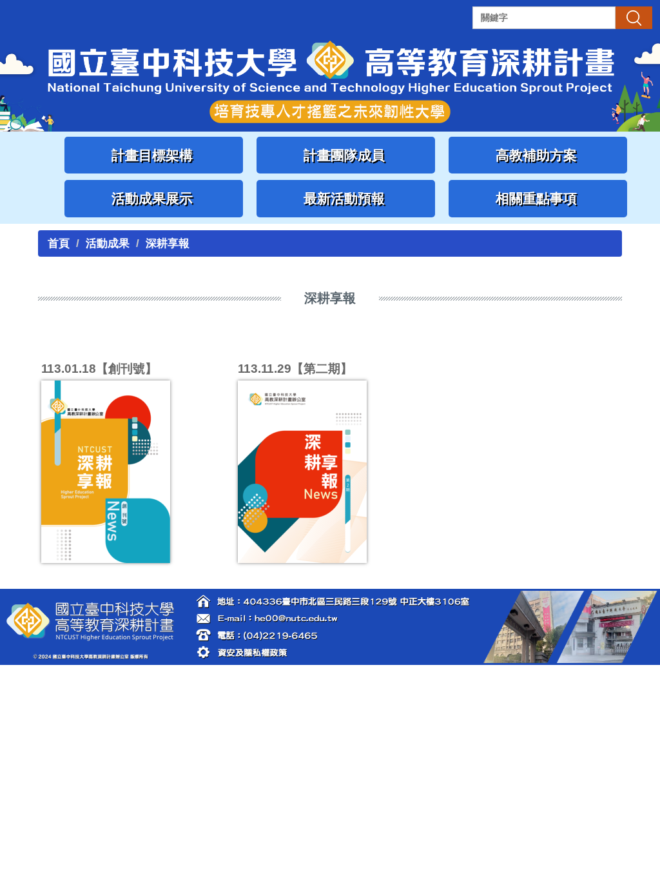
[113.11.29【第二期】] (330, 472)
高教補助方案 (538, 155)
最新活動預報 (346, 198)
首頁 (59, 243)
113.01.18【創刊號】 (99, 368)
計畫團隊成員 (346, 155)
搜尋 (634, 17)
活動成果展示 (154, 198)
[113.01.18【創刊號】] (133, 472)
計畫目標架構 (154, 155)
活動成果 (108, 243)
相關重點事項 (538, 198)
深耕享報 (167, 243)
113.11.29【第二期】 (295, 368)
